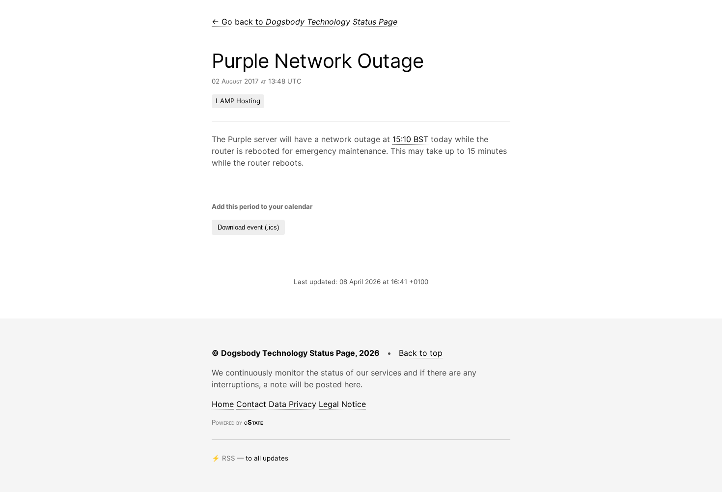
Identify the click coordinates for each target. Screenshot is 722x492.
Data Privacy (292, 404)
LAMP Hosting (238, 101)
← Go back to (304, 22)
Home (223, 404)
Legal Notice (342, 404)
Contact (251, 404)
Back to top (421, 353)
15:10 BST (410, 139)
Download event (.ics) (248, 227)
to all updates (267, 458)
